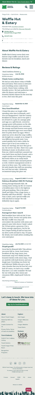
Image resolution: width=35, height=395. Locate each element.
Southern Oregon (18, 26)
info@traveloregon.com (17, 371)
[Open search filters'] (26, 7)
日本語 (18, 377)
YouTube (15, 363)
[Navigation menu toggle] (31, 6)
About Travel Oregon (7, 317)
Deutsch (13, 377)
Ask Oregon (21, 317)
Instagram (19, 363)
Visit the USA (22, 335)
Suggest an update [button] (17, 288)
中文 (24, 377)
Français (6, 377)
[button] (11, 71)
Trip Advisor (24, 343)
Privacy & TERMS (17, 384)
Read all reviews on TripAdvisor (24, 282)
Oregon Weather (23, 324)
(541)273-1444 (8, 36)
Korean (29, 377)
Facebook (10, 363)
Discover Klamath (25, 29)
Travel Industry (5, 343)
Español (17, 379)
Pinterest (24, 363)
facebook (2, 41)
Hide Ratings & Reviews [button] (9, 280)
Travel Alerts (21, 327)
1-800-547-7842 (20, 370)
